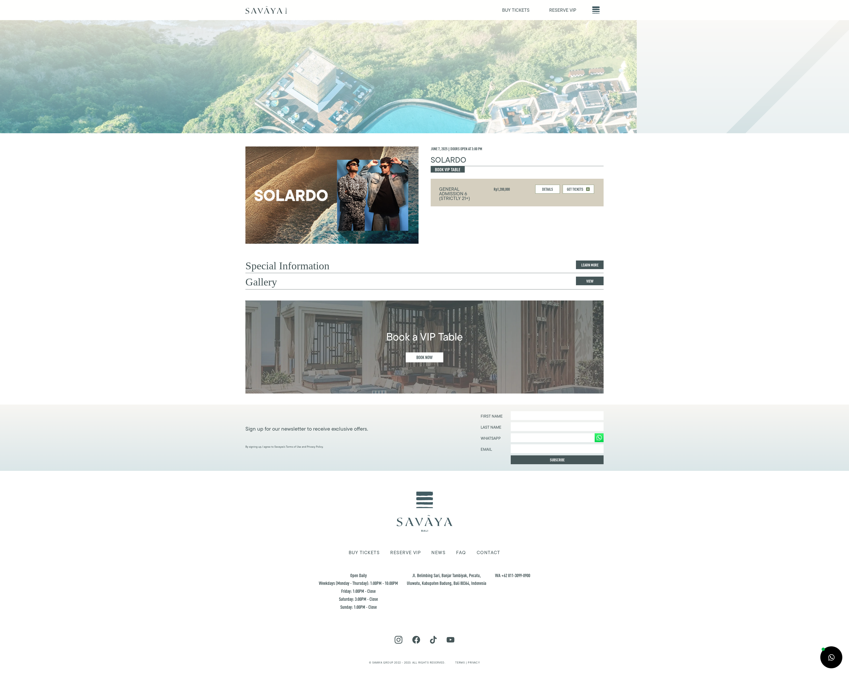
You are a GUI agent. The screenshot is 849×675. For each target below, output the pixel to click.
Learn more (590, 265)
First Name (492, 416)
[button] (596, 10)
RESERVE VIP (562, 10)
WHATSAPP (491, 438)
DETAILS (547, 189)
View (589, 281)
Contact (488, 552)
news (438, 552)
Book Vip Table (447, 169)
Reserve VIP (405, 552)
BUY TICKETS (516, 10)
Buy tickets (364, 552)
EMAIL (486, 449)
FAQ (461, 552)
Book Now (424, 357)
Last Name (491, 427)
